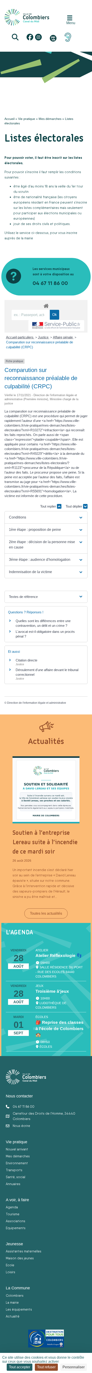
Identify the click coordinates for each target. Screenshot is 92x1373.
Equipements (15, 1228)
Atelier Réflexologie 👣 (59, 955)
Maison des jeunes (20, 1258)
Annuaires (13, 1184)
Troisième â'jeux (52, 991)
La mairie (12, 1302)
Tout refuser (46, 1367)
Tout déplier (74, 506)
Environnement (17, 1163)
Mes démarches (50, 119)
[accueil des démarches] (46, 305)
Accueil (9, 119)
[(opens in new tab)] (68, 37)
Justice (43, 337)
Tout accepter (19, 1367)
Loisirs (10, 1272)
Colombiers (14, 1295)
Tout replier (48, 506)
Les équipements (19, 1309)
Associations (15, 1221)
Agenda (12, 1207)
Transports (14, 1170)
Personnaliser (74, 1367)
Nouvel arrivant (17, 1149)
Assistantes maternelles (23, 1251)
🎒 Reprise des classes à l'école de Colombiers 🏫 (60, 1028)
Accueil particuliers (20, 337)
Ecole (10, 1265)
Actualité (12, 1316)
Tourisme (12, 1214)
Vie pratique (26, 119)
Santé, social (15, 1177)
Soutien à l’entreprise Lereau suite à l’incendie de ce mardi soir (45, 842)
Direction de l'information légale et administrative (36, 702)
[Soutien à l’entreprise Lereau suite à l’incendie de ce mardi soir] (46, 789)
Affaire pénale (63, 337)
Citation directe (26, 660)
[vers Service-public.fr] (56, 325)
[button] (46, 517)
